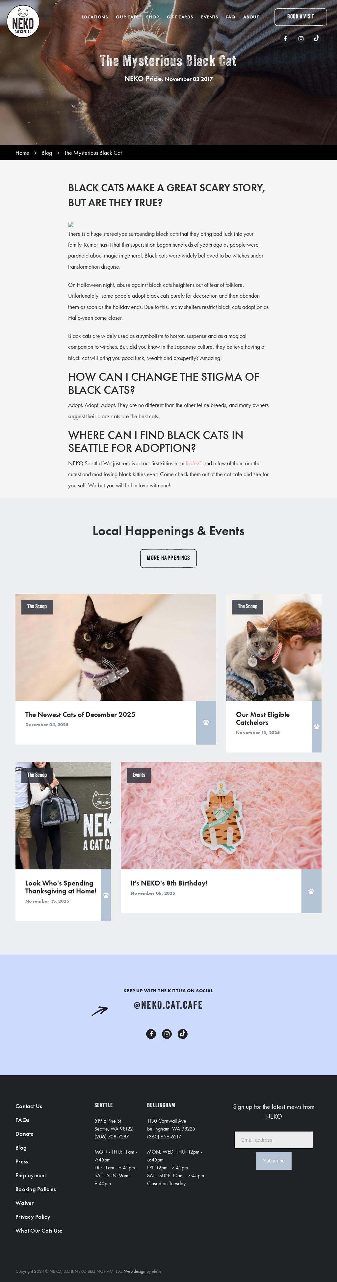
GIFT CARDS (180, 17)
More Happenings (168, 558)
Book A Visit (300, 17)
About (251, 17)
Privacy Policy (32, 1216)
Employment (30, 1175)
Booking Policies (35, 1189)
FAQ (231, 17)
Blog (46, 152)
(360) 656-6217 (164, 1136)
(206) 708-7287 (111, 1136)
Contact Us (28, 1106)
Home (22, 152)
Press (21, 1161)
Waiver (24, 1203)
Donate (24, 1133)
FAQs (22, 1120)
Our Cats (127, 17)
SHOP (152, 17)
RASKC (194, 463)
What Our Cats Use (39, 1230)
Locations (95, 17)
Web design (134, 1271)
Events (209, 17)
